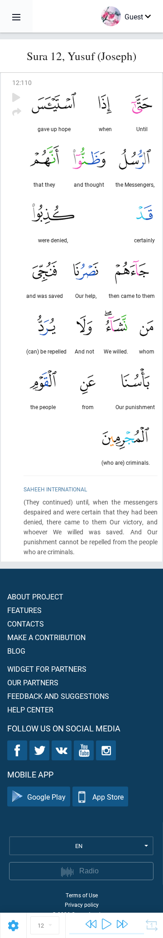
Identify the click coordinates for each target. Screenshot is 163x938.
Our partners (32, 682)
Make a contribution (46, 637)
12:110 (22, 82)
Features (24, 610)
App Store (108, 796)
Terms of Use (82, 895)
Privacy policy (82, 904)
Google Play (46, 796)
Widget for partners (46, 669)
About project (35, 596)
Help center (30, 709)
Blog (16, 650)
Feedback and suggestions (58, 696)
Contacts (25, 623)
